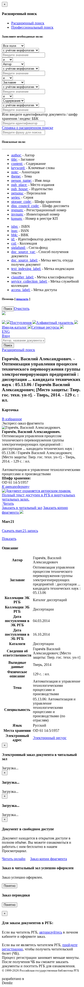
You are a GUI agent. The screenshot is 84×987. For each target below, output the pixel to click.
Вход (6, 336)
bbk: (14, 235)
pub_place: (19, 185)
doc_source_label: (24, 260)
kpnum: (16, 218)
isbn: (14, 226)
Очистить (21, 309)
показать (22, 299)
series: (15, 197)
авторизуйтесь (50, 932)
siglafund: (18, 248)
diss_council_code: (25, 206)
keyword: (18, 168)
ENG (6, 332)
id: (13, 239)
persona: (17, 193)
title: (14, 159)
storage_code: (21, 202)
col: (14, 243)
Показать (9, 539)
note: (14, 172)
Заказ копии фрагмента (48, 859)
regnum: (17, 210)
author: (16, 155)
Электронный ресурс (49, 738)
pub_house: (19, 189)
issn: (14, 231)
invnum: (17, 214)
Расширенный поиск (27, 23)
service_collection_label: (29, 281)
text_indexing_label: (26, 269)
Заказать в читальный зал (22, 508)
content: (17, 164)
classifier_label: (22, 277)
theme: (16, 176)
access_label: (20, 290)
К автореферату (15, 487)
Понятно (9, 886)
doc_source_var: (23, 252)
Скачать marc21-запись (20, 531)
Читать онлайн (13, 859)
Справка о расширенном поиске (27, 128)
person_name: (21, 180)
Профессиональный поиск (32, 27)
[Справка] (62, 327)
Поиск (8, 309)
